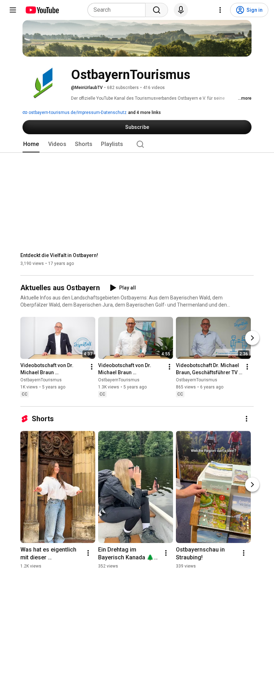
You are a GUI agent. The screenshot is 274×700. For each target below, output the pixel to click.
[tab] (31, 144)
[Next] (252, 338)
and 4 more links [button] (144, 112)
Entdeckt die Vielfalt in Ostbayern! (59, 255)
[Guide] (13, 10)
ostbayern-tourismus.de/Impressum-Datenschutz (77, 112)
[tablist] (137, 144)
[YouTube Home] (42, 10)
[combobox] (118, 10)
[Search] (156, 10)
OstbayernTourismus (41, 380)
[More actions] (92, 367)
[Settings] (220, 10)
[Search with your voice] (181, 10)
